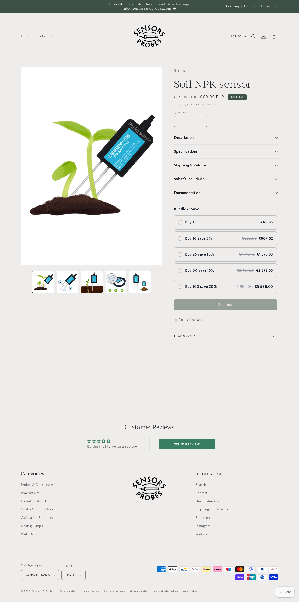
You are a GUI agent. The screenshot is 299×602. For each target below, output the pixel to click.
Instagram (203, 526)
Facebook (203, 518)
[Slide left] (26, 282)
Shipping (180, 104)
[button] (44, 36)
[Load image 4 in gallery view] (116, 282)
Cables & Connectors (37, 510)
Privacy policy (90, 591)
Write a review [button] (187, 444)
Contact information (165, 591)
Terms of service (114, 591)
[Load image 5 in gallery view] (140, 282)
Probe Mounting (33, 534)
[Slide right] (157, 282)
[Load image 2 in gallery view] (67, 282)
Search (201, 485)
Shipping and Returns (212, 510)
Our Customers (207, 501)
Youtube (202, 534)
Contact (201, 493)
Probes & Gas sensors (37, 485)
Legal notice (190, 591)
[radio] (225, 222)
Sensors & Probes (43, 591)
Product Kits (30, 493)
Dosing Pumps (32, 526)
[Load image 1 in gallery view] (43, 282)
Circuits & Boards (34, 501)
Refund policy (68, 591)
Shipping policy (139, 591)
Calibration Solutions (37, 518)
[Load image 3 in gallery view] (92, 282)
